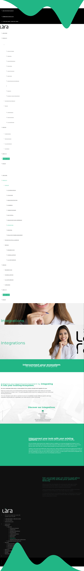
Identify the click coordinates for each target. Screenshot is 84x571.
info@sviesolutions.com (8, 16)
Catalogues (10, 195)
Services (7, 245)
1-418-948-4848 (8, 518)
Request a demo (9, 550)
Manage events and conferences (14, 220)
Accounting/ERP (42, 413)
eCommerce (10, 205)
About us (4, 289)
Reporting (9, 230)
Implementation (11, 250)
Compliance (7, 284)
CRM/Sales (43, 415)
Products (4, 180)
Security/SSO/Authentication (43, 419)
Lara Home (7, 524)
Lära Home (4, 175)
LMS (43, 412)
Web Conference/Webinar (42, 420)
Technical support (9, 274)
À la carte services (9, 279)
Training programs (11, 210)
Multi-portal (10, 215)
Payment (42, 418)
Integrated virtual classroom (12, 240)
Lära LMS (7, 185)
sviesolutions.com (9, 521)
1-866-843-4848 (17, 518)
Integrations (10, 225)
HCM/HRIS (42, 416)
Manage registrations (12, 200)
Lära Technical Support (8, 10)
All (43, 410)
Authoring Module (11, 190)
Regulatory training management (15, 235)
